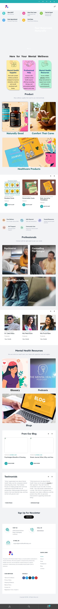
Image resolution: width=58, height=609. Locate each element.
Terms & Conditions (9, 577)
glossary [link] (42, 77)
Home (41, 556)
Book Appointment (12, 19)
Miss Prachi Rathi (45, 333)
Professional (43, 563)
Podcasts (43, 390)
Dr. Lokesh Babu (9, 333)
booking (6, 332)
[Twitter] (42, 1)
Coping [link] (40, 457)
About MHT (11, 12)
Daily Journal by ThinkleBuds (45, 199)
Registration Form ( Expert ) (11, 589)
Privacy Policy (8, 580)
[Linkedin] (54, 1)
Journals (51, 196)
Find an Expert (49, 12)
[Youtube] (50, 1)
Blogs (29, 425)
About (42, 559)
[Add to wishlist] (17, 182)
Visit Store (30, 19)
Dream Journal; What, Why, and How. (16, 457)
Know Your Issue (32, 12)
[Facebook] (39, 1)
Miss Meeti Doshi (27, 333)
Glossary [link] (15, 390)
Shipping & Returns (9, 582)
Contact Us (7, 587)
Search (29, 606)
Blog (41, 566)
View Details (8, 339)
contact (42, 568)
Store (41, 561)
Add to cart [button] (11, 204)
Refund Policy (8, 585)
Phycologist (11, 332)
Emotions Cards (9, 198)
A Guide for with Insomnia (40, 457)
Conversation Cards (28, 198)
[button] (29, 517)
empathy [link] (23, 483)
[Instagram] (46, 1)
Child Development (9, 196)
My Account (9, 606)
